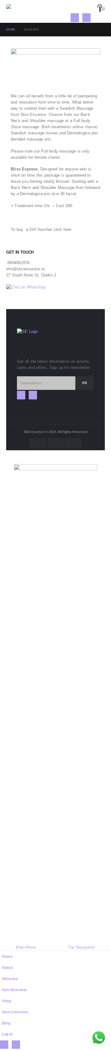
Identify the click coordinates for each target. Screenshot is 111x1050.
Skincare (10, 979)
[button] (101, 17)
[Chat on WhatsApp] (26, 287)
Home (7, 956)
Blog (6, 1023)
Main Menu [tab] (26, 947)
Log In (7, 1034)
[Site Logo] (23, 11)
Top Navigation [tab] (81, 947)
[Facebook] (75, 17)
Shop (6, 1001)
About (7, 968)
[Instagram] (86, 17)
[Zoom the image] (27, 331)
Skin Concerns (15, 1012)
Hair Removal (14, 990)
